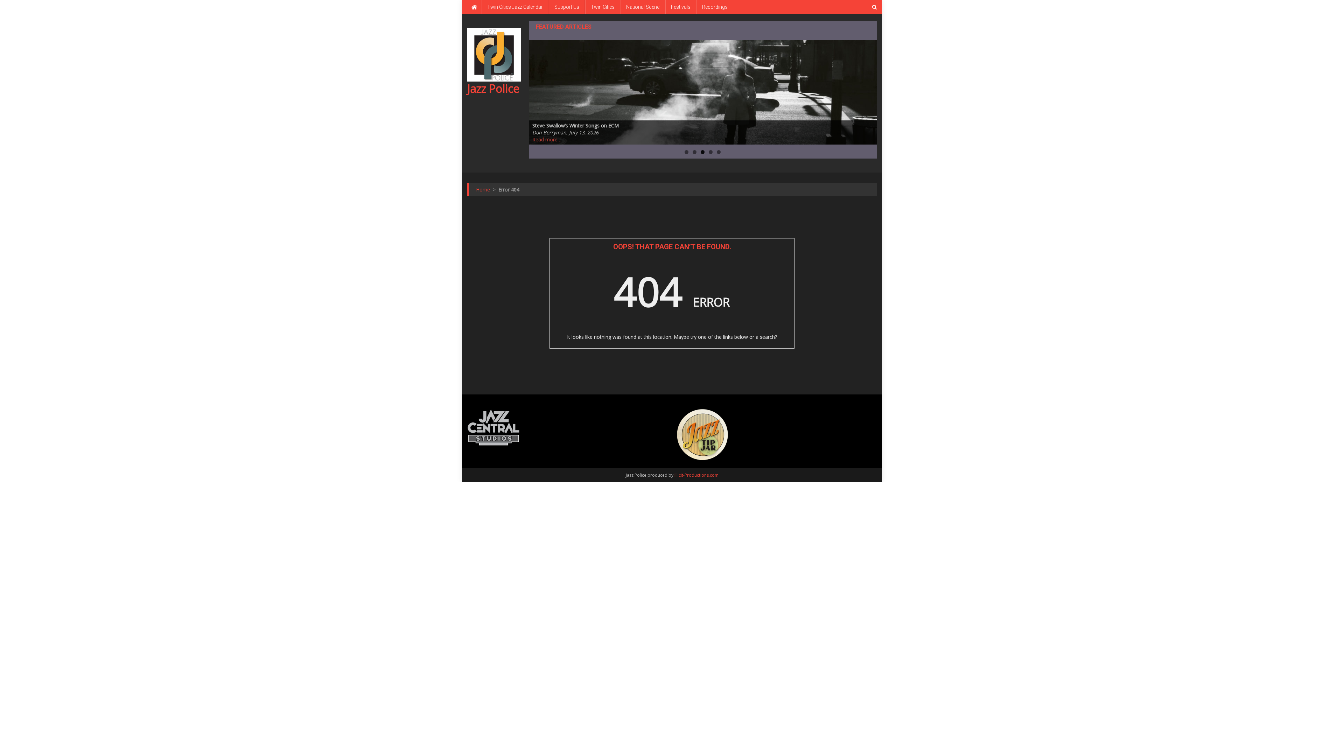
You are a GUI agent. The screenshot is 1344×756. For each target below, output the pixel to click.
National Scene (642, 7)
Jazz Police (493, 88)
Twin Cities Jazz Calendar (515, 7)
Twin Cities (603, 7)
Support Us (566, 7)
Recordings (715, 7)
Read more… (546, 139)
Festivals (681, 7)
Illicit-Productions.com (696, 475)
